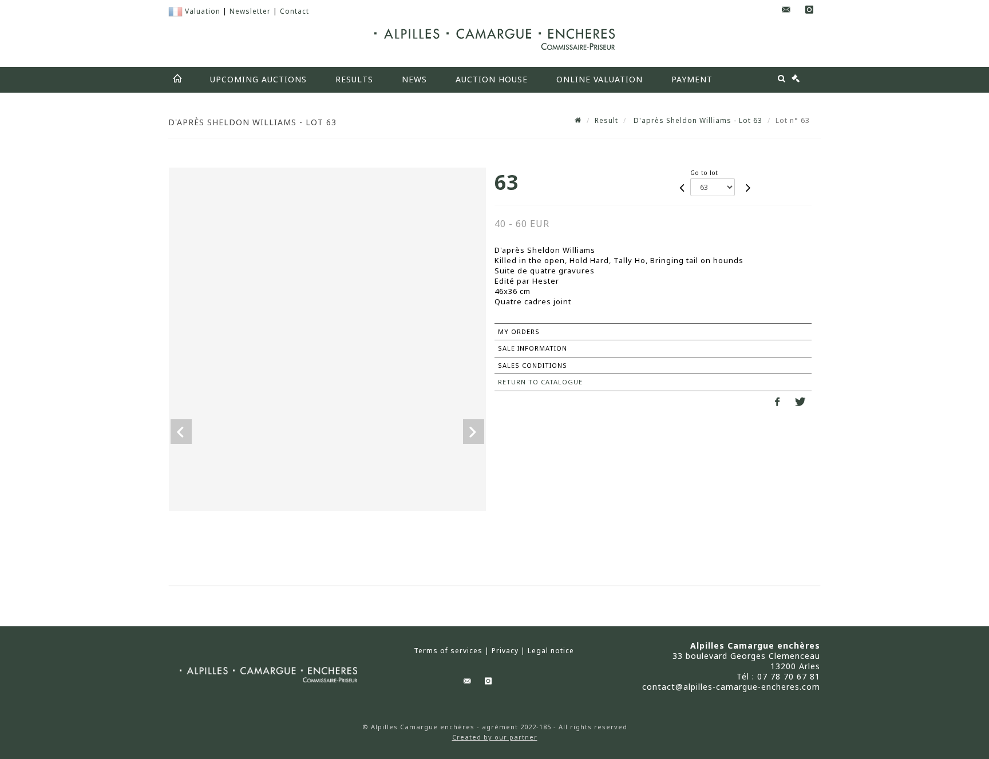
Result (606, 120)
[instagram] (809, 10)
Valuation (202, 11)
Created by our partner (494, 737)
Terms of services (448, 650)
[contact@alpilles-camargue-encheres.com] (786, 10)
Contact (294, 11)
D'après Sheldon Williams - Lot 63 (696, 120)
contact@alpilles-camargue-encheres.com (731, 686)
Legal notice (551, 650)
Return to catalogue (540, 381)
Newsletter (250, 11)
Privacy (505, 650)
